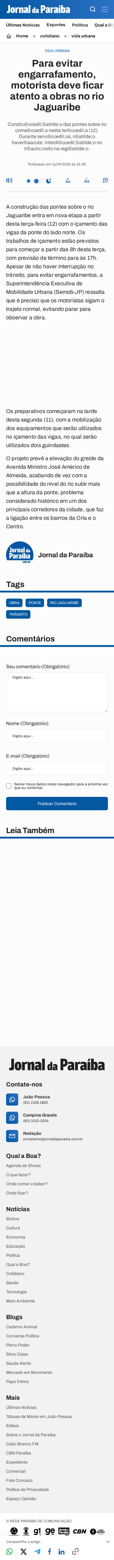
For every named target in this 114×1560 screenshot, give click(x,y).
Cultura (13, 1228)
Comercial (16, 1471)
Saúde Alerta (18, 1363)
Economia (15, 1237)
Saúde (12, 1283)
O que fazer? (18, 1175)
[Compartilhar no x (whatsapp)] (23, 1552)
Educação (15, 1246)
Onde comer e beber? (27, 1184)
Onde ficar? (17, 1193)
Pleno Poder (17, 1345)
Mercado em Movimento (29, 1373)
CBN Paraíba (18, 1453)
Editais (12, 1426)
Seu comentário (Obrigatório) (38, 666)
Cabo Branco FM (22, 1444)
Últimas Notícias (23, 25)
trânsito (18, 614)
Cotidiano (15, 1274)
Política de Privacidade (27, 1490)
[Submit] (92, 9)
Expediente (17, 1462)
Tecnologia (16, 1292)
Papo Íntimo (17, 1382)
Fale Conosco (19, 1480)
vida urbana (83, 36)
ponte (35, 603)
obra (14, 603)
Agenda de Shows (23, 1166)
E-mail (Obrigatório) (28, 756)
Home (22, 36)
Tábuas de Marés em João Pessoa (39, 1417)
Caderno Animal (21, 1327)
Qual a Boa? (18, 1265)
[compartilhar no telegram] (37, 1552)
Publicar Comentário (57, 803)
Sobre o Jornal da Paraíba (31, 1435)
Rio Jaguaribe (64, 603)
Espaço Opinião (21, 1499)
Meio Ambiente (20, 1301)
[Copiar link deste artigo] (75, 1552)
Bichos (12, 1219)
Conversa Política (22, 1336)
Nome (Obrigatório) (27, 723)
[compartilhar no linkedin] (61, 1552)
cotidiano (50, 36)
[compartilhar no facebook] (49, 1551)
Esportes (56, 25)
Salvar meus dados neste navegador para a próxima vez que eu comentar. (61, 786)
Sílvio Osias (17, 1354)
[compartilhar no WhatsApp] (9, 1552)
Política (80, 25)
